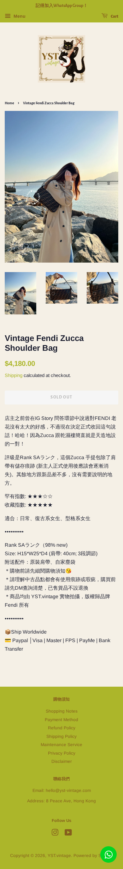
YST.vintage (59, 855)
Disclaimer (61, 761)
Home (9, 103)
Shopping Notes (62, 711)
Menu (19, 16)
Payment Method (61, 719)
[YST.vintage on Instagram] (54, 833)
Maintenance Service (61, 744)
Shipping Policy (61, 736)
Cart (114, 16)
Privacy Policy (61, 753)
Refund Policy (61, 728)
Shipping (13, 375)
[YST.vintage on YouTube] (68, 833)
